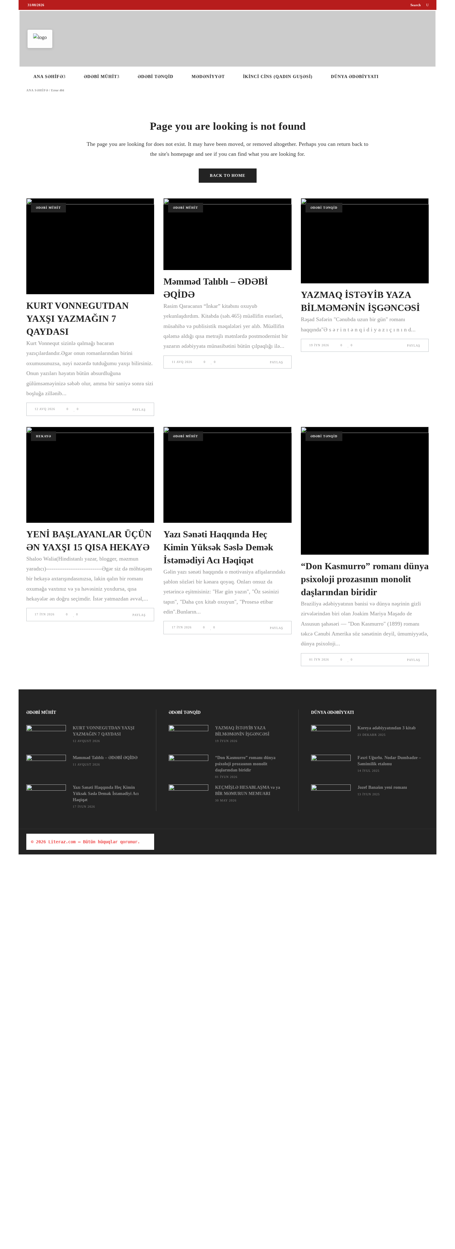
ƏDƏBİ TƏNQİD (323, 207)
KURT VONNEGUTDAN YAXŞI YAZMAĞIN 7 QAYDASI (77, 318)
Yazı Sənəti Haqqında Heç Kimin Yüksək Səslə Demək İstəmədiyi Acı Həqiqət (218, 547)
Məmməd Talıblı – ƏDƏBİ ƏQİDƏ (105, 757)
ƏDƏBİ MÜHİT (48, 207)
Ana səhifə (37, 90)
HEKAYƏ (43, 436)
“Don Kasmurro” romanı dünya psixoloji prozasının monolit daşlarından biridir (365, 579)
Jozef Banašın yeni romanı (382, 787)
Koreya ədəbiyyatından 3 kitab (387, 728)
